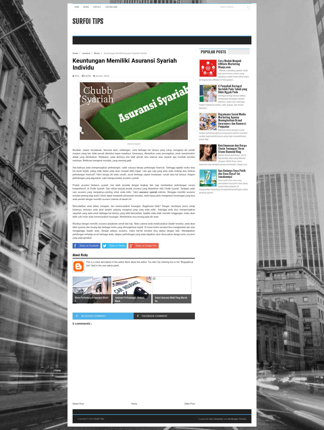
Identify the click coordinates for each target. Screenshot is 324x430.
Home (77, 6)
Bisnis (86, 6)
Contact (97, 6)
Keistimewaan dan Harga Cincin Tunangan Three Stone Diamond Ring (232, 148)
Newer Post (78, 403)
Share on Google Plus (146, 245)
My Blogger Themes (237, 419)
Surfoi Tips (88, 21)
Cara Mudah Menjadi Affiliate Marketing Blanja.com (229, 64)
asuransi (99, 76)
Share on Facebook (89, 245)
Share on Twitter (117, 245)
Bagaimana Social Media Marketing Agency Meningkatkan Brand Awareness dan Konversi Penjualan (232, 120)
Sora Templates (216, 419)
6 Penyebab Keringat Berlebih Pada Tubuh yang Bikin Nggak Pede (232, 89)
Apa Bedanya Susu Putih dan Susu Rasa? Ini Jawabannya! (232, 174)
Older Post (189, 403)
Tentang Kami (111, 6)
